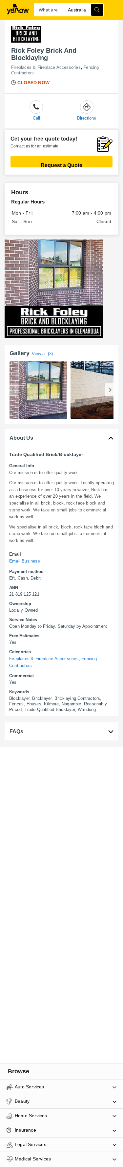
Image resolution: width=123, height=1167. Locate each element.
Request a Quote (61, 165)
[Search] (97, 10)
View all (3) (42, 353)
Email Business (24, 561)
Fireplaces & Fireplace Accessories (46, 67)
